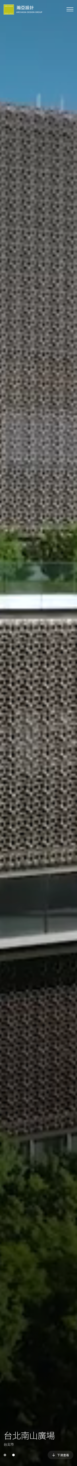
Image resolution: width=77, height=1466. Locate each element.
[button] (5, 1455)
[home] (23, 9)
